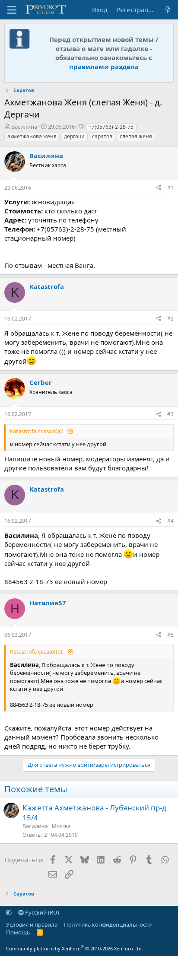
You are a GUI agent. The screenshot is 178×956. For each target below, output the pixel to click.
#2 (170, 318)
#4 (170, 520)
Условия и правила (31, 924)
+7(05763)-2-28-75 (111, 126)
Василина (24, 126)
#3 (170, 414)
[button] (8, 912)
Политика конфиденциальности (108, 924)
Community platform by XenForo (74, 948)
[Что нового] (167, 10)
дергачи (74, 136)
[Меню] (12, 10)
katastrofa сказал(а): (37, 431)
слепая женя (136, 136)
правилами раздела (104, 66)
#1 (170, 187)
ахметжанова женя (32, 136)
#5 (170, 634)
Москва (61, 826)
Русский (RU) (41, 912)
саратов (102, 136)
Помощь (18, 932)
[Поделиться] (158, 188)
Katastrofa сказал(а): (37, 651)
